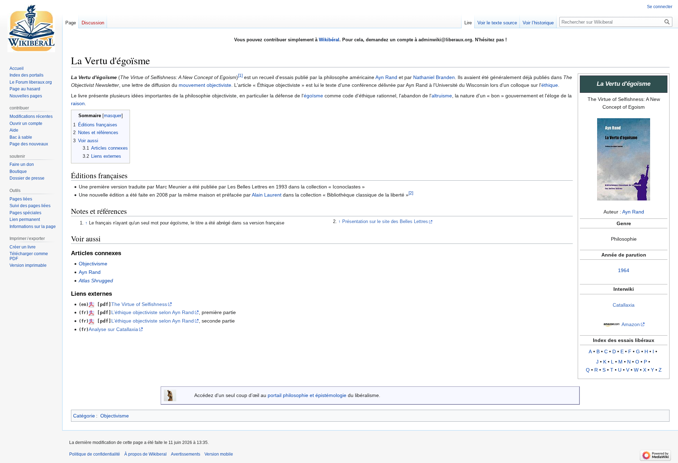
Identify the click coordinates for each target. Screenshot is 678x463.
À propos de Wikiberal (145, 454)
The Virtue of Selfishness (139, 304)
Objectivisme (93, 263)
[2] (411, 193)
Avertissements (185, 454)
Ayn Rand (633, 212)
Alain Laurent (266, 195)
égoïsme (313, 95)
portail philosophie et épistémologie (307, 395)
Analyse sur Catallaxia (113, 329)
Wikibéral (329, 39)
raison (78, 103)
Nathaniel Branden (434, 77)
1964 (623, 270)
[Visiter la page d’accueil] (31, 28)
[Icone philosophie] (170, 395)
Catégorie (84, 416)
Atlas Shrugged (96, 280)
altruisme (442, 95)
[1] (240, 75)
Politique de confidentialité (94, 454)
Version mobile (218, 454)
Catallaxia (624, 305)
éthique (549, 85)
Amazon (631, 324)
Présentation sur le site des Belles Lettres (385, 221)
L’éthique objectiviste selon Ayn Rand (152, 312)
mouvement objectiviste (205, 85)
